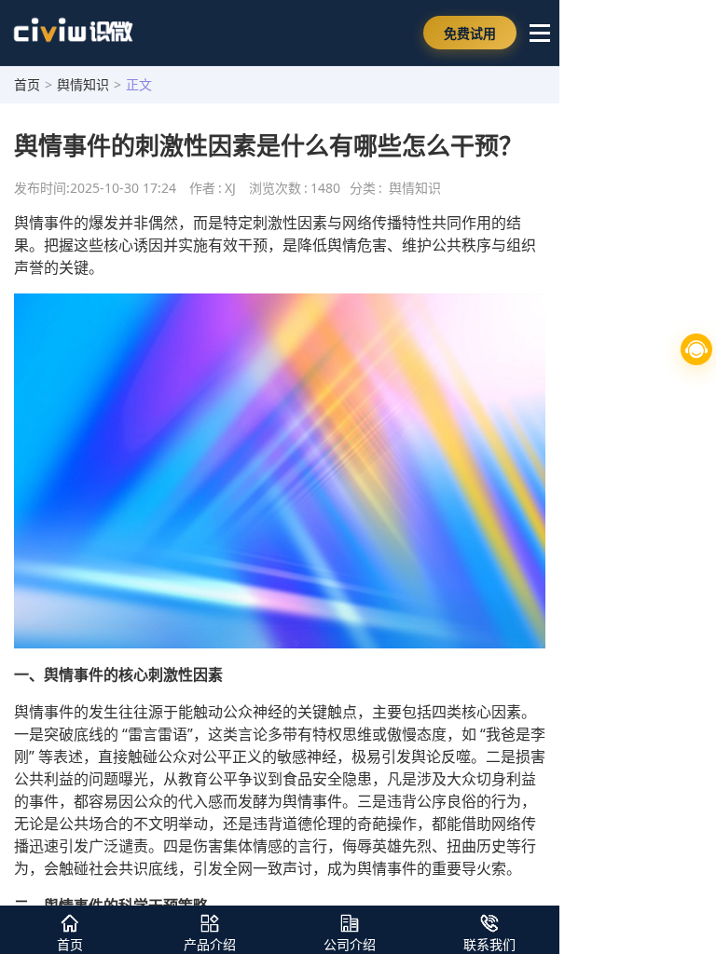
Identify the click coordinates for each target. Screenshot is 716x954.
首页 (27, 84)
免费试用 (470, 33)
